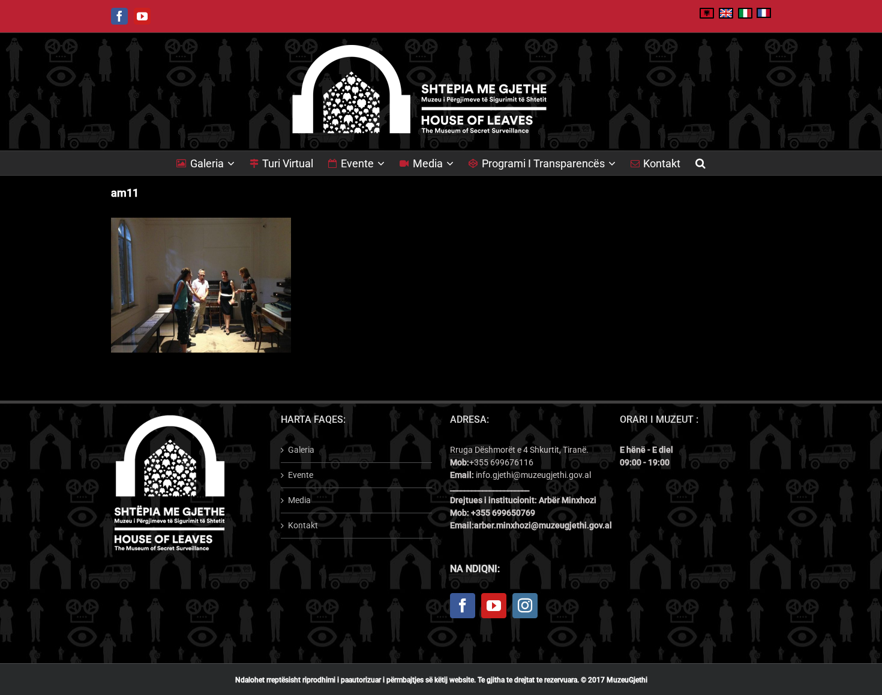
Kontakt (303, 525)
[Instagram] (525, 605)
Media (299, 500)
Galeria (301, 450)
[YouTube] (493, 605)
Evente (300, 475)
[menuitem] (213, 163)
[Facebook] (462, 605)
